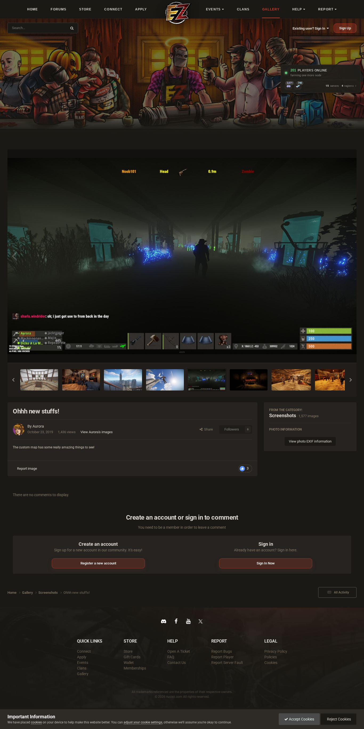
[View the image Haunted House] (291, 380)
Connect (84, 651)
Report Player (222, 657)
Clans (81, 668)
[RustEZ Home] (178, 12)
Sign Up (345, 28)
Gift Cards (132, 657)
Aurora (38, 426)
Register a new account (98, 563)
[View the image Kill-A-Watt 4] (334, 380)
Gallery (82, 674)
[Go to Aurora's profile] (19, 429)
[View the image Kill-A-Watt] (81, 380)
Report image (27, 469)
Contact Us (176, 662)
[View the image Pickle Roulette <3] (39, 380)
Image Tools (335, 353)
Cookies (270, 662)
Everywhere (54, 28)
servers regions (340, 86)
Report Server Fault (227, 662)
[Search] (72, 28)
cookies (36, 722)
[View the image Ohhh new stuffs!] (207, 380)
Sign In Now (266, 563)
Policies (270, 657)
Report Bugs (221, 651)
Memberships (135, 668)
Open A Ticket (178, 651)
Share (208, 429)
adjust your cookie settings (143, 722)
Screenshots (282, 415)
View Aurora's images (96, 432)
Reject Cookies (338, 719)
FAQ (170, 657)
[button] (13, 380)
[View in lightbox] (182, 256)
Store (128, 651)
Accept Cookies (301, 719)
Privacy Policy (275, 651)
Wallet (129, 662)
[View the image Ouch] (165, 380)
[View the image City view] (123, 380)
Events (82, 662)
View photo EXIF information (310, 441)
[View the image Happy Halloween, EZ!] (249, 380)
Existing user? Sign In (310, 28)
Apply (81, 657)
